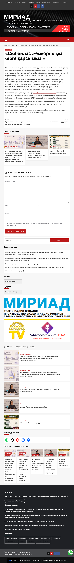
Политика (15, 146)
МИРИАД (17, 17)
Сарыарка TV (46, 2)
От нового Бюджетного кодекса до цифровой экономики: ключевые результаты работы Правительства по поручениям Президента (34, 253)
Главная (17, 2)
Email (40, 206)
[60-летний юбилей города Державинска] (59, 142)
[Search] (68, 39)
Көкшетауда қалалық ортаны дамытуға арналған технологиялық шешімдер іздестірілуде (34, 267)
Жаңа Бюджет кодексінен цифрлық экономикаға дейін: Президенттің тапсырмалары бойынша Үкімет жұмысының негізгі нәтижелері (36, 259)
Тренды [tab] (31, 347)
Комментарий (10, 181)
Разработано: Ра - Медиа (15, 501)
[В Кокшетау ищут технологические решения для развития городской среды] (37, 142)
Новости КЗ (9, 49)
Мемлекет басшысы (11, 541)
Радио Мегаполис (34, 2)
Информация (56, 2)
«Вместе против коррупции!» (58, 121)
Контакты (64, 2)
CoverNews (53, 560)
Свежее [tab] (8, 347)
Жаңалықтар (23, 370)
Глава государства (11, 538)
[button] (5, 39)
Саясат (28, 370)
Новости (24, 2)
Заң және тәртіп (45, 538)
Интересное (56, 538)
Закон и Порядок (34, 538)
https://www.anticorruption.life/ (44, 93)
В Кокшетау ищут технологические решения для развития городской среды (30, 264)
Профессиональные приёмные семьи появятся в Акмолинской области (19, 122)
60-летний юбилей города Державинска (18, 271)
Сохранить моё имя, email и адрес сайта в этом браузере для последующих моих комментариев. (34, 224)
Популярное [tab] (20, 347)
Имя (7, 206)
